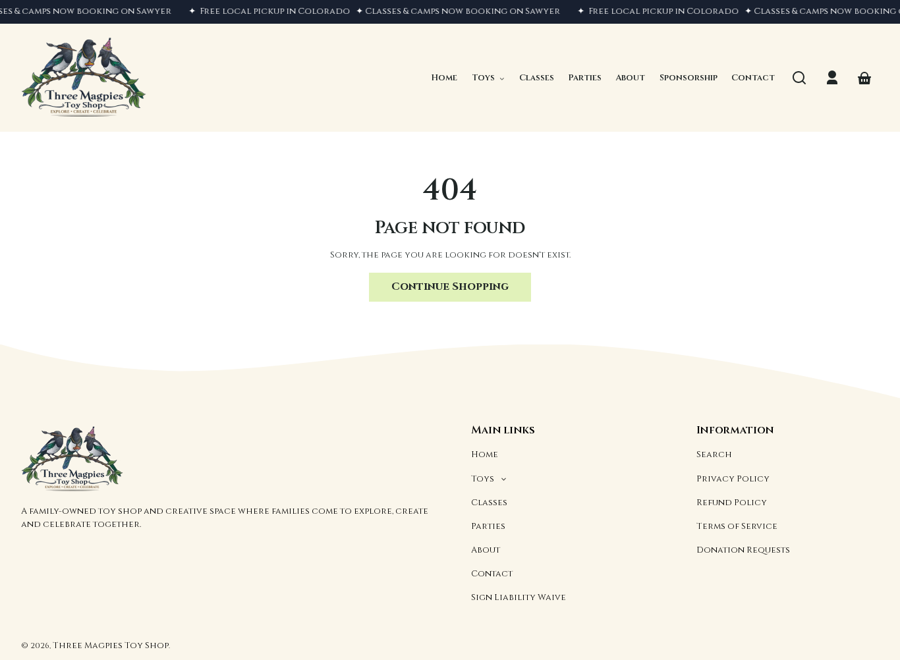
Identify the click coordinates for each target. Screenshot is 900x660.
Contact (492, 574)
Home (484, 454)
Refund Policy (731, 503)
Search (714, 454)
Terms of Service (736, 526)
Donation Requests (743, 550)
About (485, 550)
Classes (489, 503)
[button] (799, 77)
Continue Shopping (450, 286)
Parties (488, 526)
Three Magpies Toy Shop (111, 645)
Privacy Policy (733, 479)
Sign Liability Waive (518, 597)
